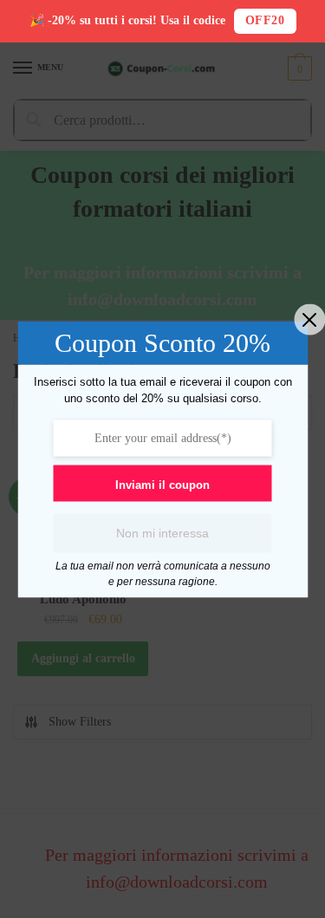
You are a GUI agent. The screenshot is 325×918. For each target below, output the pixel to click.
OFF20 (265, 20)
